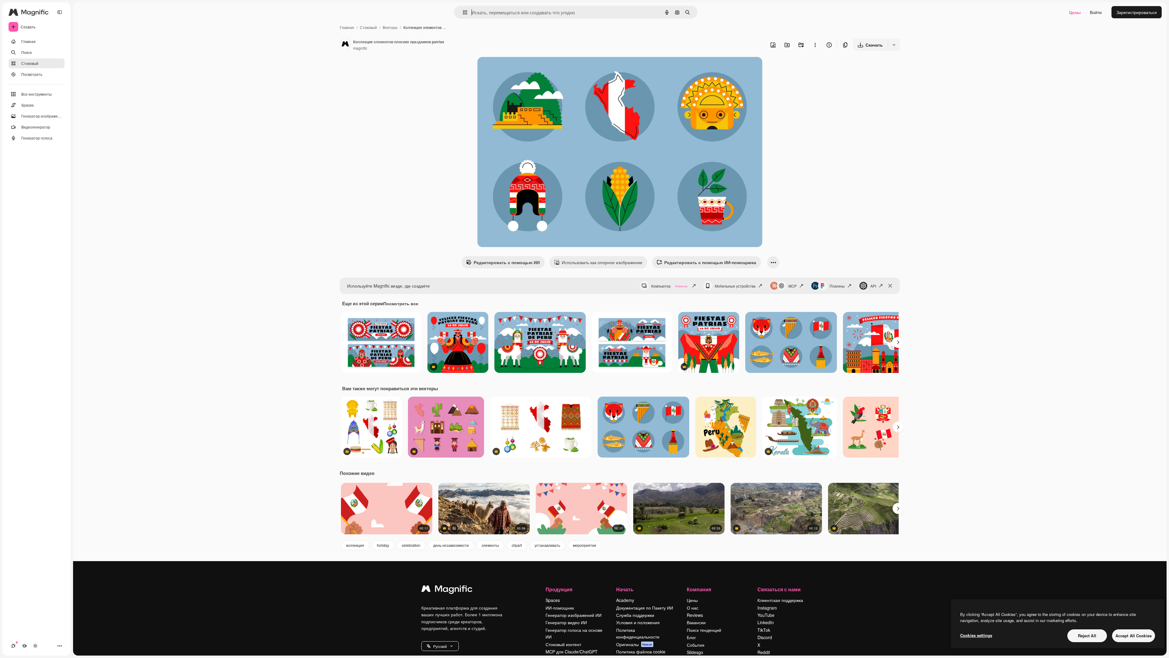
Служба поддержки (635, 615)
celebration (411, 545)
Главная (347, 27)
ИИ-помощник (560, 608)
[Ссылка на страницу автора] (345, 45)
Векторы (390, 27)
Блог (691, 637)
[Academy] (24, 646)
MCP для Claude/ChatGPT (572, 652)
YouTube (765, 615)
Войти (1096, 12)
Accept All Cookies (1133, 636)
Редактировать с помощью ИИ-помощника (710, 262)
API (873, 285)
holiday (383, 545)
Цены (1075, 12)
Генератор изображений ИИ (574, 615)
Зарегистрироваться (1136, 12)
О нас (692, 608)
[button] (440, 646)
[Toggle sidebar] (60, 12)
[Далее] (898, 342)
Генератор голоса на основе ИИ (574, 633)
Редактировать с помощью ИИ (507, 262)
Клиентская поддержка (780, 600)
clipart (517, 545)
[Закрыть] (890, 285)
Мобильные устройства (735, 285)
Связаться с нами (779, 589)
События (695, 645)
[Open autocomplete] (462, 12)
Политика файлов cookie (640, 652)
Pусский (440, 646)
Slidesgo (695, 652)
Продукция (559, 589)
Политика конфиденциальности (637, 633)
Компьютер (669, 285)
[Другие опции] (815, 45)
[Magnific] (446, 590)
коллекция (355, 545)
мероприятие (584, 545)
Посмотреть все (400, 303)
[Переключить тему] (35, 646)
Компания (699, 589)
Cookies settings (976, 635)
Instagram (767, 608)
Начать (625, 589)
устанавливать (547, 545)
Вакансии (696, 622)
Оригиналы (634, 644)
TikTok (763, 630)
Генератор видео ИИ (566, 622)
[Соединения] (13, 646)
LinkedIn (765, 622)
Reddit (763, 652)
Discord (764, 637)
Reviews (695, 615)
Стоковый (368, 27)
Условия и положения (638, 622)
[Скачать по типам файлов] (894, 45)
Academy (625, 600)
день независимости (451, 545)
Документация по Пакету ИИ (644, 608)
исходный (518, 68)
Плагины (837, 285)
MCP (792, 285)
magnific (360, 48)
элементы (490, 545)
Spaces (553, 600)
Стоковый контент (563, 644)
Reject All (1087, 636)
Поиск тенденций (704, 630)
